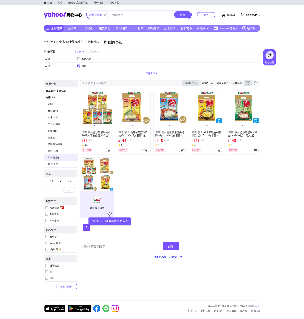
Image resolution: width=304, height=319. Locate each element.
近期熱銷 (237, 83)
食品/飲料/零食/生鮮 (56, 90)
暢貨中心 (104, 28)
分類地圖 (255, 310)
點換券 (72, 28)
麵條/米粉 (53, 110)
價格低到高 (207, 83)
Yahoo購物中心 (63, 15)
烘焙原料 (52, 130)
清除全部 (94, 51)
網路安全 (231, 310)
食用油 (51, 137)
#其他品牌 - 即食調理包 (168, 256)
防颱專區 (153, 28)
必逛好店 (170, 28)
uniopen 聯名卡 (228, 28)
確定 (69, 189)
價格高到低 (223, 83)
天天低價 (137, 28)
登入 (206, 15)
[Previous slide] (82, 107)
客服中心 (192, 310)
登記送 (88, 28)
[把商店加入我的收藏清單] (109, 214)
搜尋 (170, 246)
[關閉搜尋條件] (105, 15)
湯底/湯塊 (53, 164)
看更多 (201, 28)
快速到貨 (121, 28)
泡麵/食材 (51, 97)
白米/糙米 (53, 117)
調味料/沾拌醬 (55, 144)
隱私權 (243, 310)
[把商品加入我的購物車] (109, 150)
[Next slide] (111, 107)
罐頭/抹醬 (53, 150)
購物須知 (218, 310)
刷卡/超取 (186, 28)
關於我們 (205, 310)
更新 (257, 306)
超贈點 (251, 28)
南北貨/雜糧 (54, 124)
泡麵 (50, 104)
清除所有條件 (67, 286)
